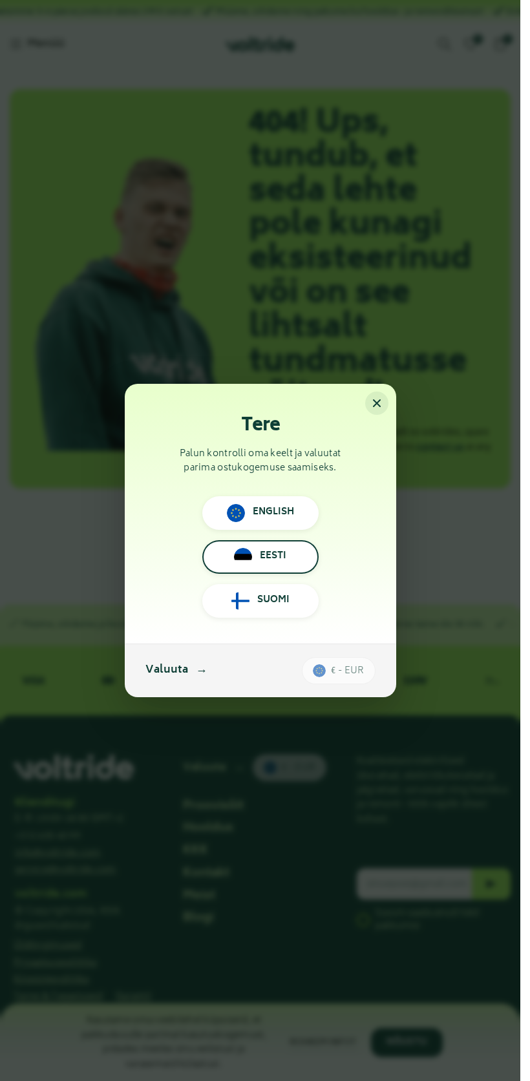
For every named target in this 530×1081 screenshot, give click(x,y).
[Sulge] (376, 403)
